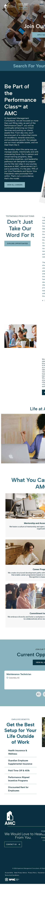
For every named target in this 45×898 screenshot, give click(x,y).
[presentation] (38, 694)
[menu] (42, 2)
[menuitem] (23, 4)
